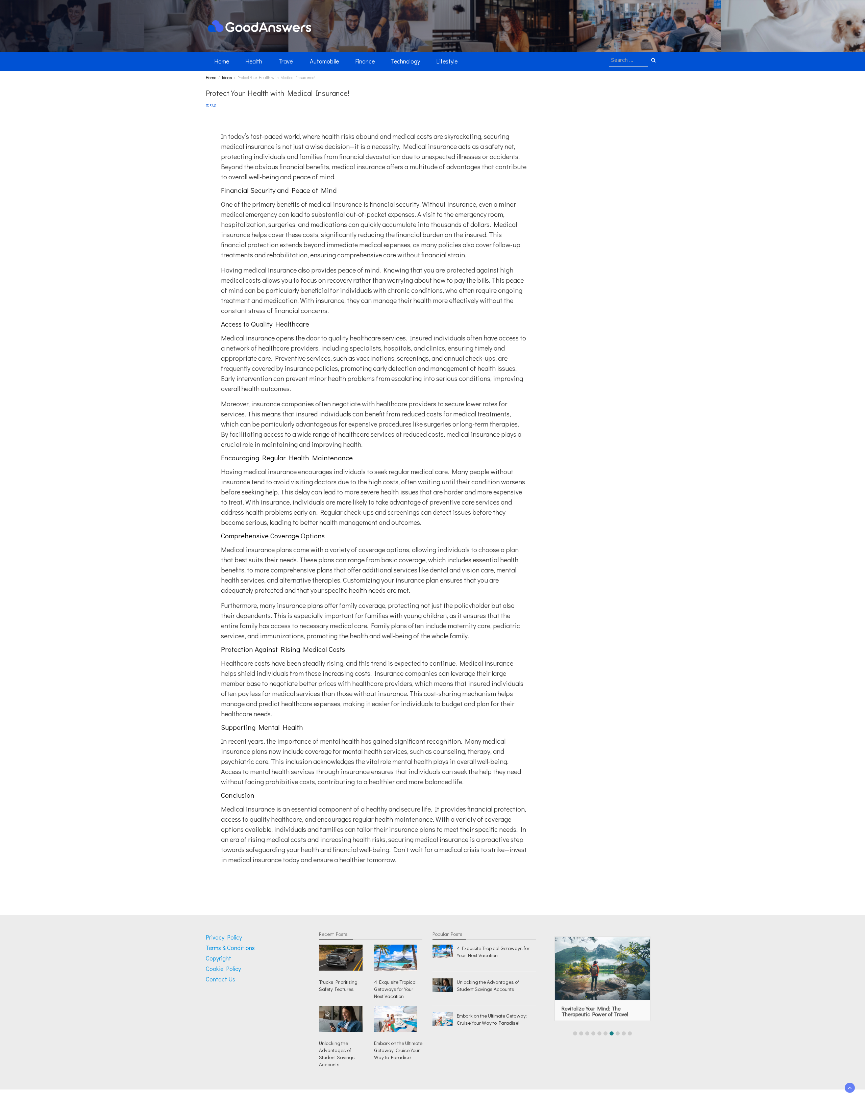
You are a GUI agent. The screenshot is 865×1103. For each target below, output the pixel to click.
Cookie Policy (223, 969)
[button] (575, 1033)
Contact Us (220, 979)
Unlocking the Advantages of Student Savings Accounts (337, 1054)
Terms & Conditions (230, 948)
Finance (365, 61)
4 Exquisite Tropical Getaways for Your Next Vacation (395, 988)
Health (253, 61)
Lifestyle (447, 61)
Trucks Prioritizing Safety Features (338, 985)
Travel (286, 61)
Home (221, 61)
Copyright (218, 958)
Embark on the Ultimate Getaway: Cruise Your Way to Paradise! (398, 1050)
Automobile (324, 61)
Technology (405, 61)
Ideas (211, 105)
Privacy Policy (224, 937)
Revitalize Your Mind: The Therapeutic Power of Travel (595, 1011)
